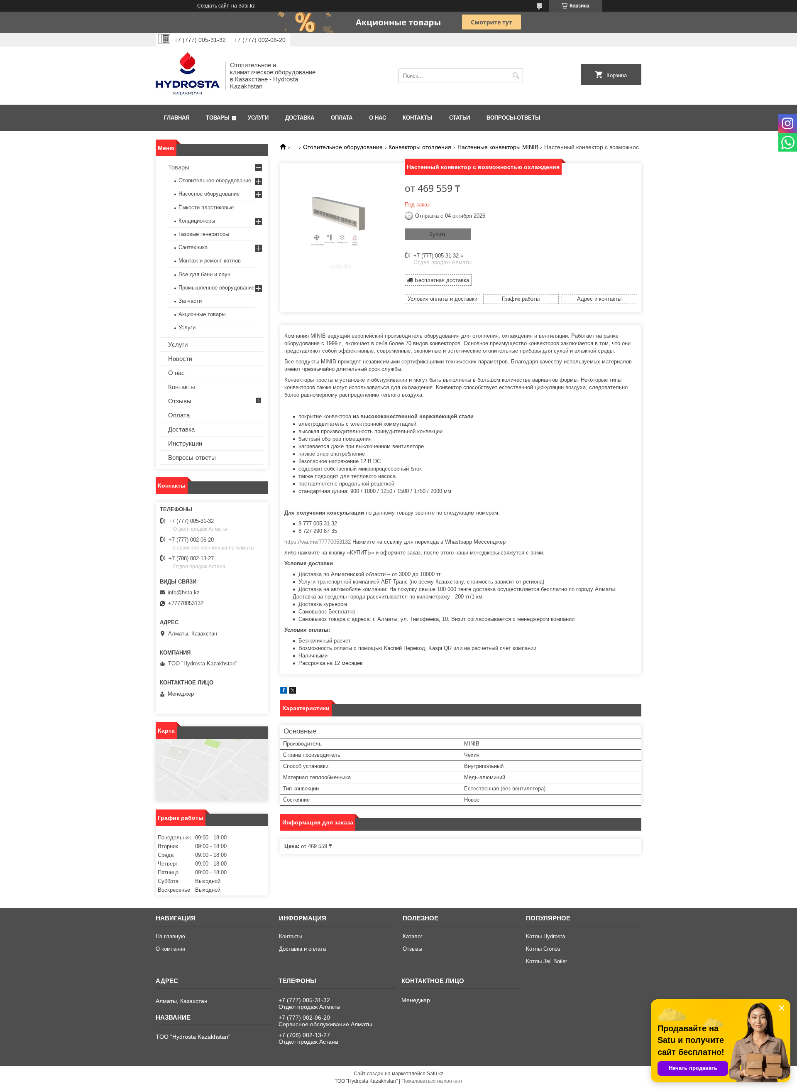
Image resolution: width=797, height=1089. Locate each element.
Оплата (341, 118)
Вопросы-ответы (513, 118)
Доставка (299, 118)
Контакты (418, 118)
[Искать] (516, 76)
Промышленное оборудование (216, 288)
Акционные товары (201, 314)
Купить (438, 234)
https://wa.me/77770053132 (317, 542)
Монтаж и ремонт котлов (209, 261)
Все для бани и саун (204, 274)
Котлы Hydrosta (545, 936)
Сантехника (193, 247)
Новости (180, 358)
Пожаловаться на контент (432, 1081)
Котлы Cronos (543, 949)
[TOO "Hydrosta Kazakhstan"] (188, 76)
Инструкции (185, 443)
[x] (292, 692)
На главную (170, 936)
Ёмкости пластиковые (206, 207)
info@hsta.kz (184, 592)
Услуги (258, 118)
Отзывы (179, 401)
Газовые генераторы (203, 234)
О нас (377, 118)
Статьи (459, 118)
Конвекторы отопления (420, 147)
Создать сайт (213, 6)
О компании (170, 949)
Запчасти (190, 301)
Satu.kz (435, 1074)
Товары (218, 118)
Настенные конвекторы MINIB (497, 147)
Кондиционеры (196, 221)
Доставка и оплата (302, 949)
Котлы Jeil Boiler (546, 961)
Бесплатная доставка (442, 280)
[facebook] (283, 692)
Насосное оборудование (209, 194)
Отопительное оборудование (343, 147)
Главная (176, 118)
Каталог (413, 936)
